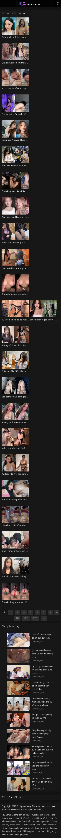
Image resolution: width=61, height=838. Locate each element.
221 (35, 618)
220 (26, 618)
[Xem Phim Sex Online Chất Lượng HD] (30, 4)
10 (17, 618)
